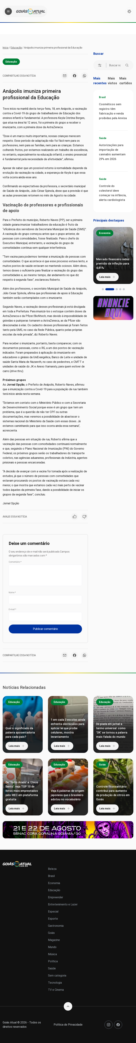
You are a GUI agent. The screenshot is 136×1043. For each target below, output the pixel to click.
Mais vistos (112, 80)
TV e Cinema (56, 989)
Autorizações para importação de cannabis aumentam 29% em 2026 (112, 152)
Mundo (52, 947)
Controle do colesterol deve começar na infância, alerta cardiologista (112, 193)
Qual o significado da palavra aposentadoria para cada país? (20, 732)
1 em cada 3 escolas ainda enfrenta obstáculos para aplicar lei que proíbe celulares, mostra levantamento (68, 728)
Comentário (15, 562)
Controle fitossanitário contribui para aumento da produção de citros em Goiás (113, 793)
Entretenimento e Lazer (63, 904)
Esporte (53, 918)
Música (52, 954)
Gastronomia (56, 925)
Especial (53, 911)
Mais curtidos (125, 80)
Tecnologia (55, 982)
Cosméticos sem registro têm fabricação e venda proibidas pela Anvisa (113, 111)
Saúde (102, 138)
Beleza (52, 869)
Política (53, 961)
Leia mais (104, 277)
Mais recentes (100, 80)
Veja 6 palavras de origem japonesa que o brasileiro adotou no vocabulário (67, 795)
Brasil (102, 97)
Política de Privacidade (68, 1024)
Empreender (55, 897)
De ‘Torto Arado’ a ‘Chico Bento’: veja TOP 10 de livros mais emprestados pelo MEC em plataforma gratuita (21, 791)
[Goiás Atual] (30, 11)
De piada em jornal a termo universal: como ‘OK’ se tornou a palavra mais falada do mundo (111, 730)
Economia (104, 233)
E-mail (12, 609)
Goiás (102, 764)
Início (5, 47)
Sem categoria (57, 975)
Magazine (54, 940)
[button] (103, 289)
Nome (12, 592)
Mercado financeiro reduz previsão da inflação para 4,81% (112, 264)
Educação (16, 47)
